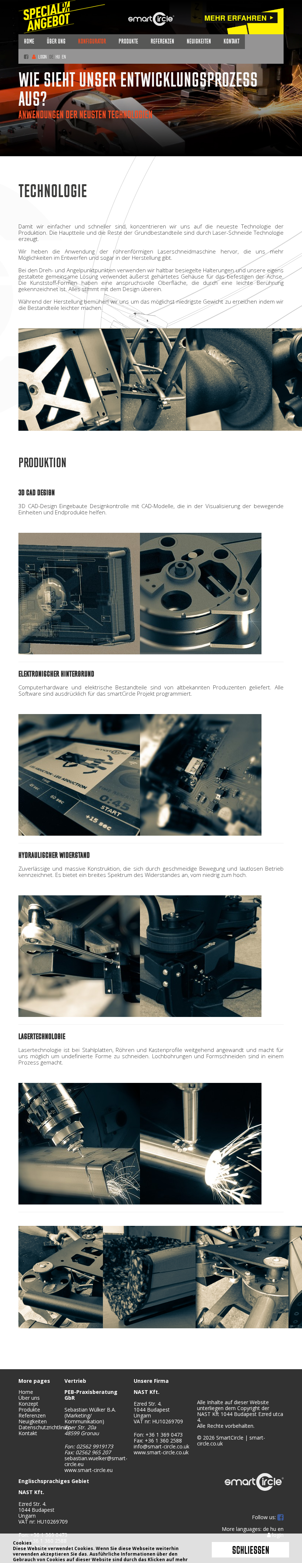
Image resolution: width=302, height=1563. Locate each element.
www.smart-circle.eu (88, 1469)
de (51, 57)
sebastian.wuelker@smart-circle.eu (95, 1461)
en (64, 57)
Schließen (250, 1550)
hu (58, 57)
